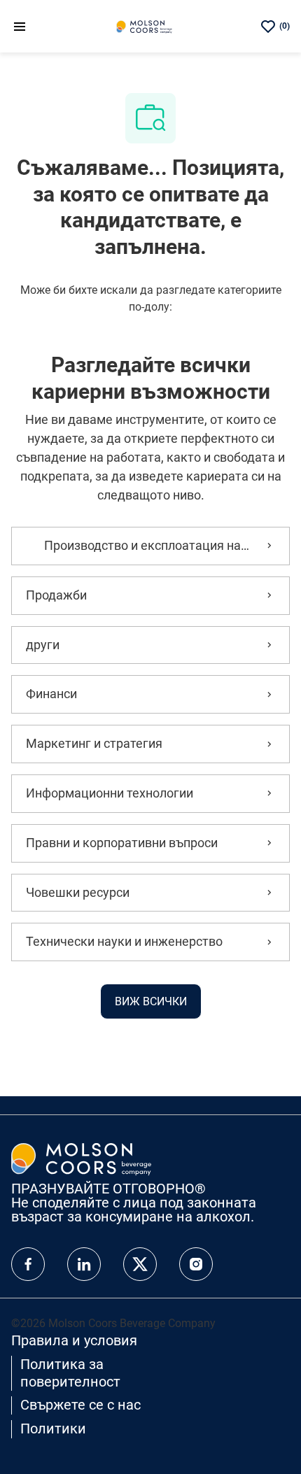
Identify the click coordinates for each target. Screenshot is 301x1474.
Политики (53, 1428)
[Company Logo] (144, 26)
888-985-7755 (72, 1230)
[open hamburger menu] (19, 26)
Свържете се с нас (80, 1404)
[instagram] (196, 1264)
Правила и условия (74, 1340)
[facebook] (28, 1264)
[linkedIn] (84, 1264)
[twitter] (140, 1264)
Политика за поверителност (70, 1373)
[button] (151, 1001)
